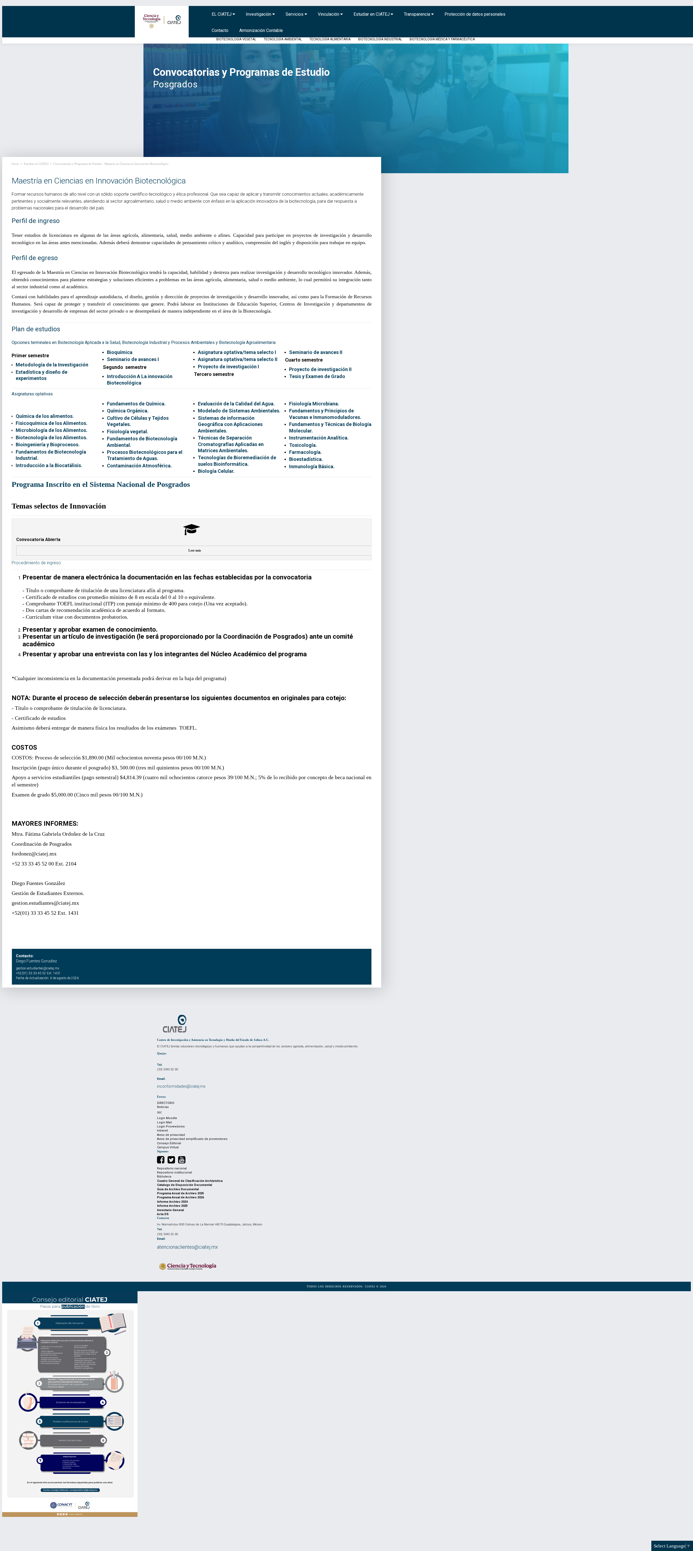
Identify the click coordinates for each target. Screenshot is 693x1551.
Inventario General (170, 1210)
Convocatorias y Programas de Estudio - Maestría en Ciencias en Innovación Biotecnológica (110, 163)
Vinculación (329, 14)
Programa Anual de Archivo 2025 (180, 1193)
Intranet (162, 1130)
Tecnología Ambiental (283, 39)
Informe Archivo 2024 (172, 1202)
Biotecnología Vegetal (236, 39)
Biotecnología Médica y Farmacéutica (442, 39)
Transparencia (417, 14)
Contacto (220, 30)
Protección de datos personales (474, 14)
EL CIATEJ (222, 14)
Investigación (259, 14)
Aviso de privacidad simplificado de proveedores (192, 1139)
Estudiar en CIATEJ (372, 14)
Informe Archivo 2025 (172, 1206)
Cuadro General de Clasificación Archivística (190, 1181)
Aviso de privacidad (171, 1135)
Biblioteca (164, 1176)
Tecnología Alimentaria (330, 39)
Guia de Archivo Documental (178, 1189)
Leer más (194, 550)
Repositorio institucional (174, 1172)
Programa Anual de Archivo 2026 (180, 1197)
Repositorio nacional (172, 1168)
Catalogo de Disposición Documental (184, 1185)
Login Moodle (167, 1118)
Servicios (295, 14)
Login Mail (164, 1122)
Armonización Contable (261, 30)
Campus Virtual (168, 1147)
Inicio (15, 163)
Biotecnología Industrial (380, 39)
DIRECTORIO (165, 1103)
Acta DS (163, 1214)
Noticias (163, 1107)
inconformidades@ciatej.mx (181, 1086)
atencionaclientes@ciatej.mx (187, 1247)
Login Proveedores (171, 1126)
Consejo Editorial (169, 1143)
